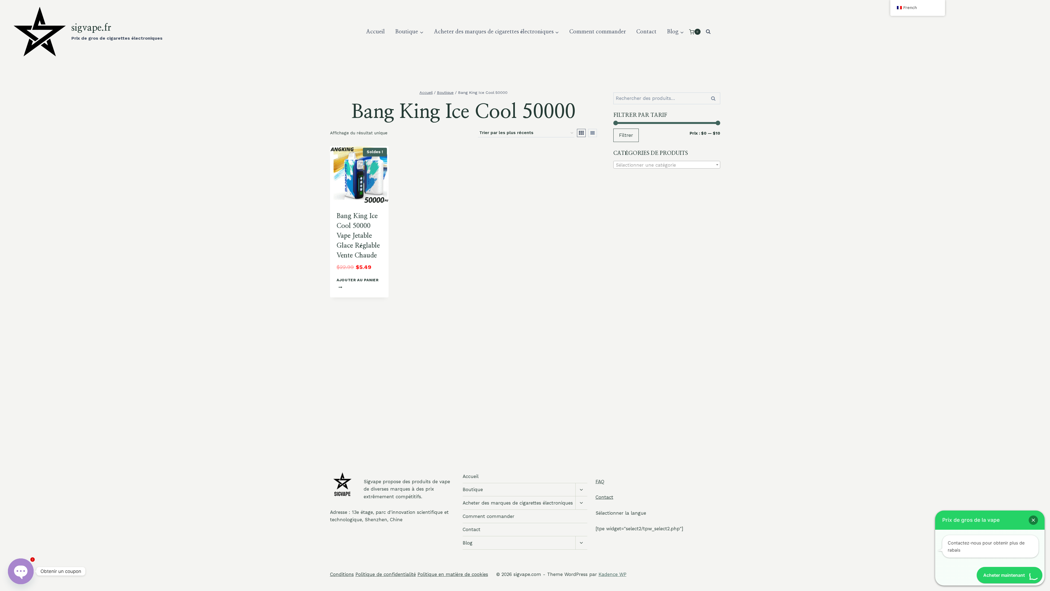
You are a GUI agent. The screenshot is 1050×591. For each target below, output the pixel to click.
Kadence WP (612, 574)
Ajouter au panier (358, 280)
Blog (467, 543)
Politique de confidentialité (385, 574)
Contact (646, 31)
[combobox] (666, 165)
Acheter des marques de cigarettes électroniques (518, 503)
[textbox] (667, 165)
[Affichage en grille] (581, 133)
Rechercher (715, 98)
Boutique (473, 489)
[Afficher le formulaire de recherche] (708, 32)
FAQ (600, 481)
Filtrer (626, 135)
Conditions (342, 574)
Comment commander (597, 31)
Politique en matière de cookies (453, 574)
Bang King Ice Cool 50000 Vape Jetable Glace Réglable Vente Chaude (358, 236)
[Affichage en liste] (592, 133)
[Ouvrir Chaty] (21, 567)
